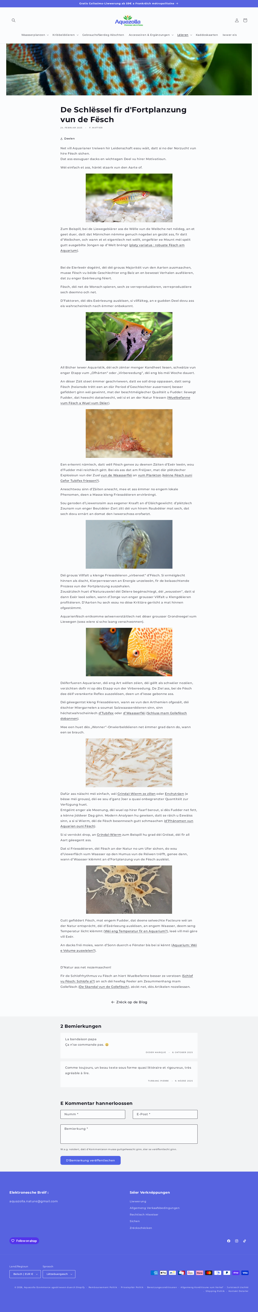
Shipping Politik (215, 1291)
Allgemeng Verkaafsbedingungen (155, 1208)
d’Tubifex (106, 713)
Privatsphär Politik (132, 1287)
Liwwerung (138, 1201)
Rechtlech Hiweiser (144, 1214)
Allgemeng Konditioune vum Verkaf (202, 1287)
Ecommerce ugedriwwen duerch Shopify (60, 1287)
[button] (13, 20)
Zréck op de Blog (131, 1002)
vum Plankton (149, 475)
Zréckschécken (141, 1228)
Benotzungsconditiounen (162, 1287)
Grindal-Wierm (109, 834)
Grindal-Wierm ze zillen (136, 794)
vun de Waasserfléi (116, 475)
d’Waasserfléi (134, 713)
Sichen (135, 1221)
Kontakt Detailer (239, 1291)
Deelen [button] (69, 138)
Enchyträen (174, 794)
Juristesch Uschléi (238, 1287)
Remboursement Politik (103, 1287)
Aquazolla (30, 1287)
